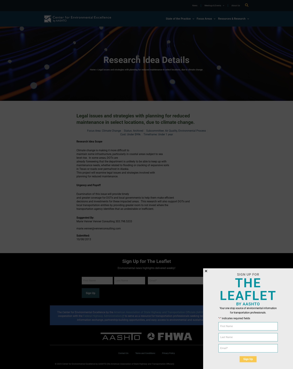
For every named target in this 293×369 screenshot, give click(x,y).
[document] (146, 184)
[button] (206, 271)
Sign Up (248, 359)
